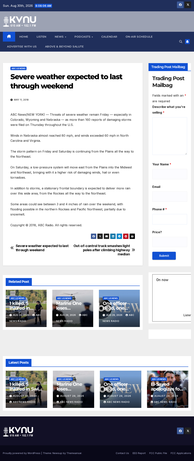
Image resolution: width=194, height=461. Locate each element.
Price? (157, 232)
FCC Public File (158, 453)
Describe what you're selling (168, 109)
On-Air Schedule (139, 36)
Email (156, 187)
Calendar (109, 36)
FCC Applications (181, 453)
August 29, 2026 (72, 395)
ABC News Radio (24, 402)
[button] (180, 41)
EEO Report (139, 453)
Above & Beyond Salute (64, 46)
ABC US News (18, 68)
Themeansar (73, 453)
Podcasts (82, 36)
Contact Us (122, 453)
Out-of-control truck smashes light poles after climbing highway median (102, 250)
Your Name (161, 164)
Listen (41, 36)
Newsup (57, 453)
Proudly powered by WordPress (22, 453)
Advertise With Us (22, 46)
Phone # (159, 209)
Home (23, 36)
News (60, 36)
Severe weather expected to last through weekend (42, 248)
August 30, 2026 (25, 395)
